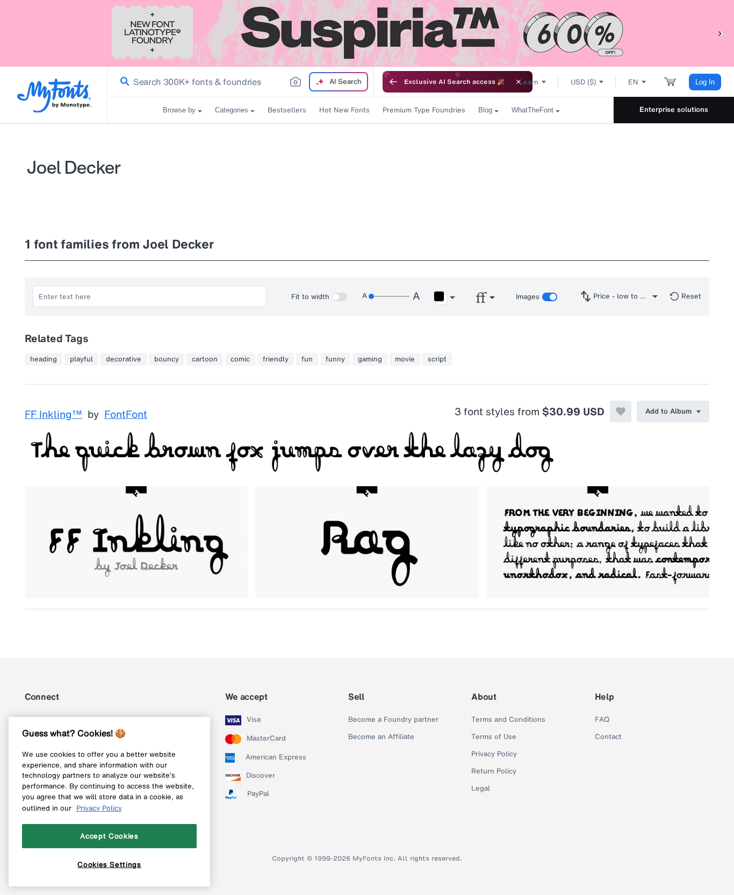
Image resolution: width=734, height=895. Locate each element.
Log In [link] (705, 82)
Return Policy (493, 771)
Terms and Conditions (508, 719)
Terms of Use (493, 737)
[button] (720, 33)
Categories (231, 110)
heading (43, 359)
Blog (485, 110)
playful (81, 359)
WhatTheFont (532, 110)
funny (335, 359)
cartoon (205, 359)
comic (240, 359)
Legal (480, 788)
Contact (608, 737)
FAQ (602, 719)
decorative (123, 359)
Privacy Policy (494, 754)
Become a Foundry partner (393, 719)
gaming (370, 359)
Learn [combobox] (528, 82)
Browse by (179, 110)
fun (307, 359)
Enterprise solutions (673, 109)
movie (405, 359)
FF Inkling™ (53, 415)
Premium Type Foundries (424, 110)
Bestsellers (287, 110)
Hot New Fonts (344, 110)
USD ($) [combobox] (583, 82)
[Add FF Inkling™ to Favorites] (620, 411)
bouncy (166, 359)
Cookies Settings (109, 864)
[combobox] (240, 82)
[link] (122, 82)
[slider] (389, 296)
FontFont (125, 415)
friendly (276, 359)
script (437, 359)
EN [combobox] (633, 82)
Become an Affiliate (381, 737)
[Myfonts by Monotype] (54, 95)
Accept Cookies (109, 835)
